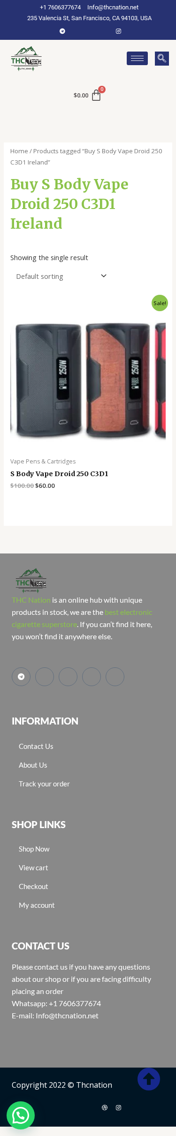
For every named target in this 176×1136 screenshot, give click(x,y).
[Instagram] (119, 31)
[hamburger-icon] (137, 58)
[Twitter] (91, 31)
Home (19, 151)
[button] (162, 59)
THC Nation (31, 599)
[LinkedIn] (105, 31)
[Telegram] (62, 31)
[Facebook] (76, 31)
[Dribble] (105, 1107)
